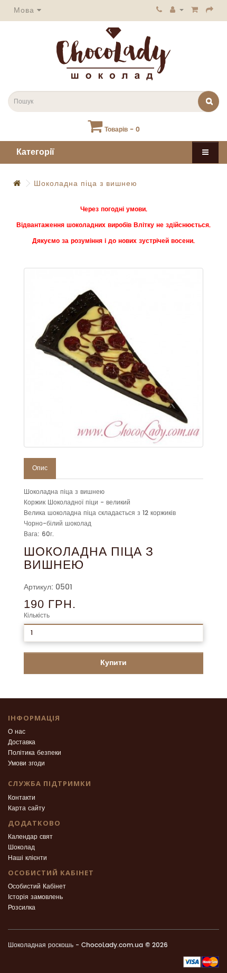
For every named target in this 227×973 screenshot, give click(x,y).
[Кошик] (194, 9)
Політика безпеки (34, 753)
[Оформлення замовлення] (210, 9)
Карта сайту (26, 808)
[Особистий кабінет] (177, 9)
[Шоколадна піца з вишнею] (113, 357)
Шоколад (21, 848)
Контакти (21, 798)
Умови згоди (26, 764)
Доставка (21, 742)
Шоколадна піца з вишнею (85, 183)
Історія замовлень (35, 897)
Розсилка (21, 908)
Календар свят (30, 837)
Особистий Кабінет (37, 887)
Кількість (37, 616)
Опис (40, 468)
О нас (16, 732)
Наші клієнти (27, 858)
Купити (113, 663)
